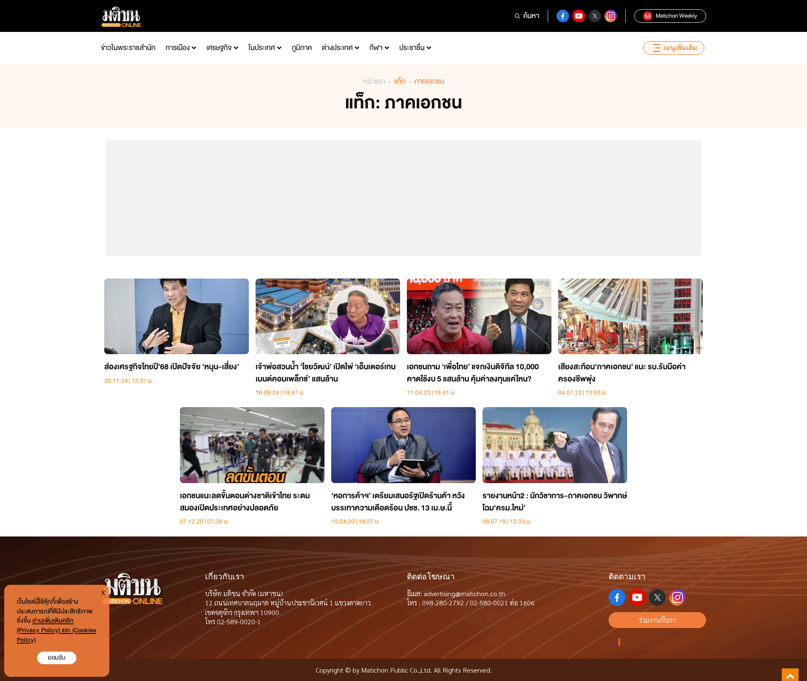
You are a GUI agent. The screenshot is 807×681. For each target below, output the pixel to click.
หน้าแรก (374, 81)
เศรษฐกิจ (219, 48)
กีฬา (375, 48)
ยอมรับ (57, 657)
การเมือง (178, 48)
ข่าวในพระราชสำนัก (128, 48)
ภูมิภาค (302, 48)
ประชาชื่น (412, 48)
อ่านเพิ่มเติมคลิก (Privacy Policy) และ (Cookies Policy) (56, 630)
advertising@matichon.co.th (464, 593)
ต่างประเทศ (337, 48)
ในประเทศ (261, 48)
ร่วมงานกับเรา (657, 619)
